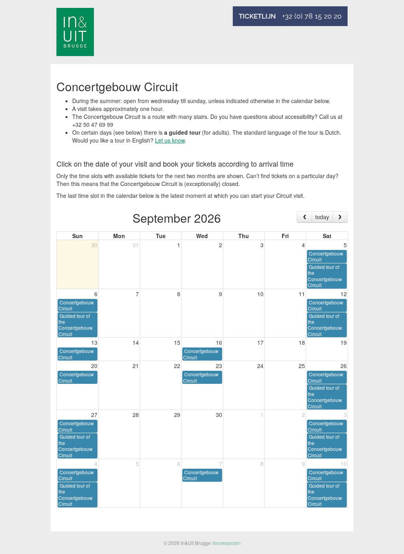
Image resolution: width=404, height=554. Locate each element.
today (322, 217)
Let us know (170, 140)
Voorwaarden (226, 542)
